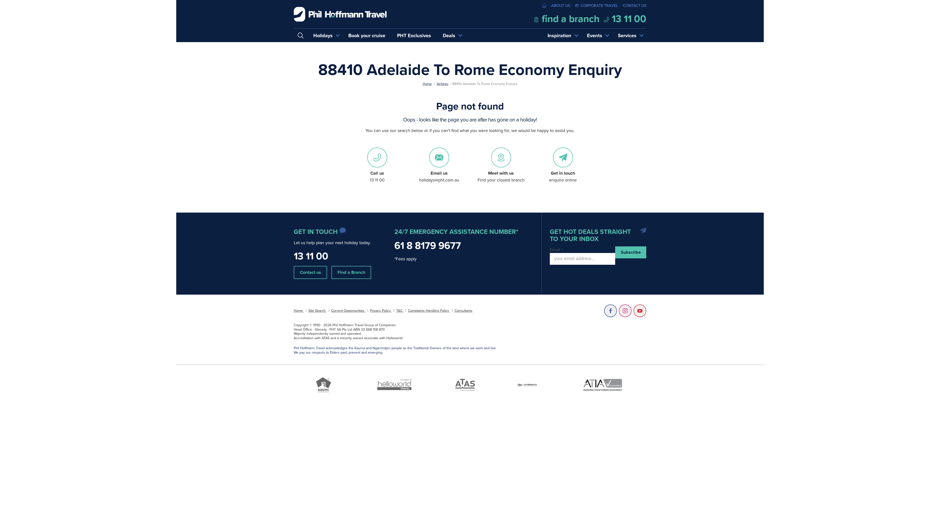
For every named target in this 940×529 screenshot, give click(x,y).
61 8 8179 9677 (427, 245)
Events (594, 35)
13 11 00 (627, 19)
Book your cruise (366, 35)
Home (427, 83)
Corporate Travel (599, 5)
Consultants (463, 310)
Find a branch (569, 19)
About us (560, 5)
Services (627, 35)
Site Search (317, 310)
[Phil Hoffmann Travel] (340, 14)
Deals (449, 35)
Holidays (323, 35)
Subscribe (631, 252)
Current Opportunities (348, 310)
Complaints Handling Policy (429, 310)
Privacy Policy (381, 310)
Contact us (634, 5)
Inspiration (559, 35)
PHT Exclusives (414, 35)
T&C (399, 310)
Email (556, 250)
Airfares (442, 83)
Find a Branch (351, 272)
